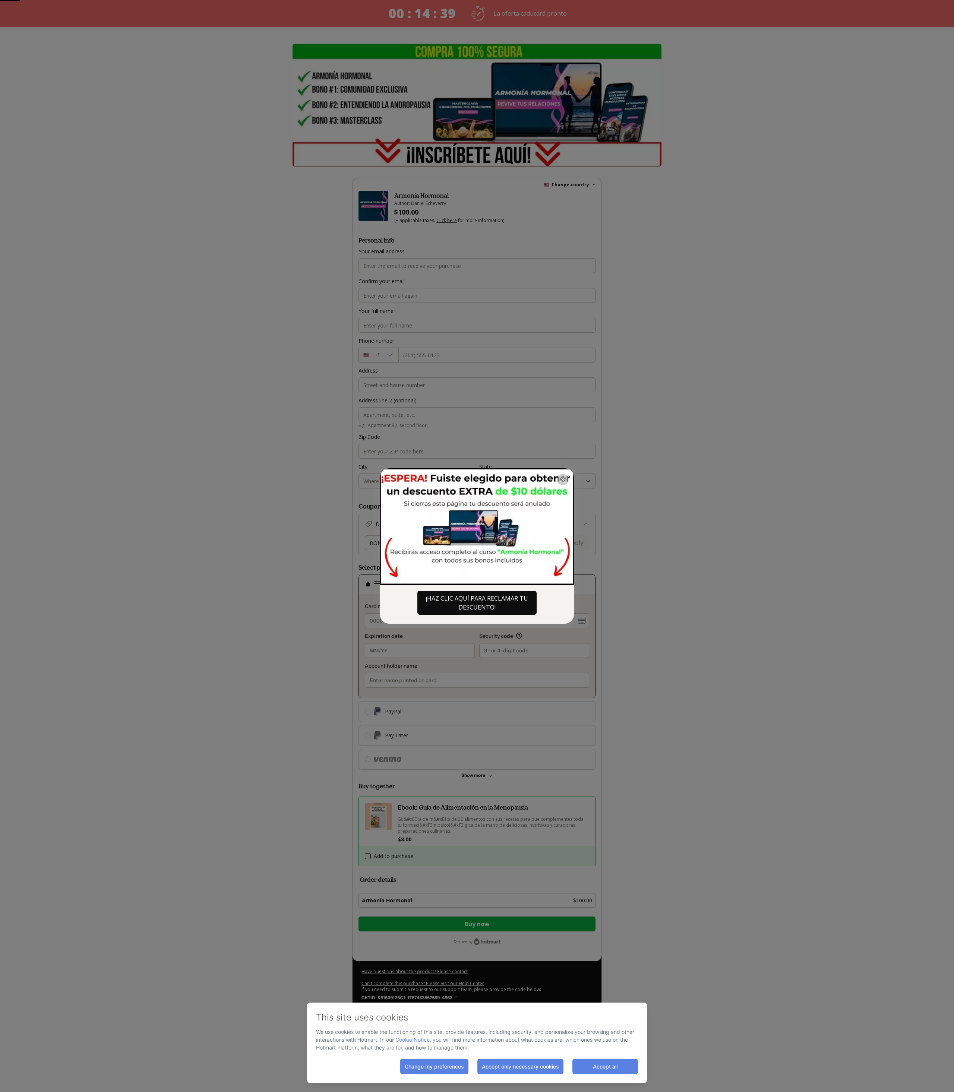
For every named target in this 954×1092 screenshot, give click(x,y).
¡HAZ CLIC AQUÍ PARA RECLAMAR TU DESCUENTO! (477, 602)
